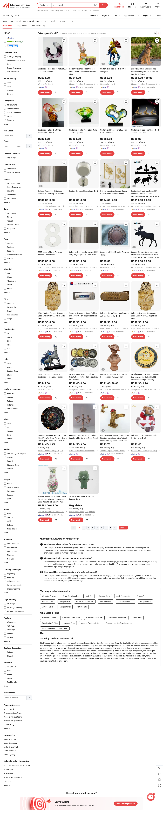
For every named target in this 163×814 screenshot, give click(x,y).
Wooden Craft (86, 10)
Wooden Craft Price (50, 623)
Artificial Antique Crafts (13, 777)
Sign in (157, 6)
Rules (159, 15)
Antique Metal (65, 607)
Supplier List (22, 25)
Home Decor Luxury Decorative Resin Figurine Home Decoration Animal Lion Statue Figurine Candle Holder (114, 438)
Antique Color (47, 607)
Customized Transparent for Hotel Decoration (113, 131)
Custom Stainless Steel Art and (83, 191)
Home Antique (105, 601)
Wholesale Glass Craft (117, 618)
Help (116, 15)
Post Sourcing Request (126, 804)
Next (122, 527)
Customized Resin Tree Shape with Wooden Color (145, 131)
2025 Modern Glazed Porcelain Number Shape (50, 253)
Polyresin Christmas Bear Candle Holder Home (144, 436)
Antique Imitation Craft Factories (119, 623)
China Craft (76, 10)
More (42, 633)
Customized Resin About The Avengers (113, 70)
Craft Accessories (123, 596)
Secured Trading (38, 25)
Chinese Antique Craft (84, 601)
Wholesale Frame (49, 618)
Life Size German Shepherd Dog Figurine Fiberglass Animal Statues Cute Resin (144, 71)
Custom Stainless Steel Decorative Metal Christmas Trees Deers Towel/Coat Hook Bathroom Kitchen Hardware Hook (145, 255)
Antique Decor (145, 601)
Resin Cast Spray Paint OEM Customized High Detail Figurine (50, 375)
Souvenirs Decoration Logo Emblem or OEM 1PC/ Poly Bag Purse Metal (83, 316)
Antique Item (65, 601)
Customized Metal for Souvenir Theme (114, 253)
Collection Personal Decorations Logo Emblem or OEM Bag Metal (144, 316)
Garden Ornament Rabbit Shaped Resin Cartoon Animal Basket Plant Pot (83, 71)
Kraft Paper (8, 769)
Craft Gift (140, 596)
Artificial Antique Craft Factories (54, 628)
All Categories (11, 15)
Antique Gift (82, 607)
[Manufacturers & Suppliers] (16, 5)
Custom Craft (104, 596)
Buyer (104, 15)
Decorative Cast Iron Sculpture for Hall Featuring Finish (113, 375)
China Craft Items (49, 596)
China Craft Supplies (71, 596)
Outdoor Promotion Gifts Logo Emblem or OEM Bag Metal (51, 192)
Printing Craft (47, 601)
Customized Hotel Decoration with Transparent (83, 131)
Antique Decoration (125, 601)
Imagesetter (8, 773)
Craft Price (137, 618)
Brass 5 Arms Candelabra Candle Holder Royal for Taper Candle (83, 436)
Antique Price (69, 623)
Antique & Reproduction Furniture (17, 765)
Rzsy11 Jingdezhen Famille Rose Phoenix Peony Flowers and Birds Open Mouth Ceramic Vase (52, 499)
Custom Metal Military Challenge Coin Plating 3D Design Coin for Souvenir (83, 377)
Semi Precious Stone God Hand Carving (81, 497)
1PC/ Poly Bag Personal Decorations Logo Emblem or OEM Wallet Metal (52, 316)
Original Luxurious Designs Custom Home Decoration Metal (114, 192)
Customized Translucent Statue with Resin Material (52, 70)
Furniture (7, 781)
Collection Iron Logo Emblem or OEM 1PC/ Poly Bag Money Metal (83, 253)
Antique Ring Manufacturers (60, 10)
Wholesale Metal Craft (71, 618)
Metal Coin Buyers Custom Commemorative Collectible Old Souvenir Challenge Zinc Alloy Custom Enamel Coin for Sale (145, 377)
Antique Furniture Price (90, 623)
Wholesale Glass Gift (94, 618)
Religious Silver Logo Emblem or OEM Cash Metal (114, 314)
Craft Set (88, 596)
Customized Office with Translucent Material (49, 131)
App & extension (130, 15)
